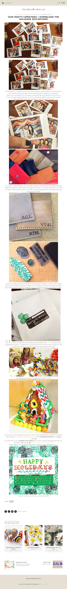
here (56, 444)
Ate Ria (49, 342)
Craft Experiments (25, 14)
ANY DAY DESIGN (43, 584)
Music (11, 501)
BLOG (17, 14)
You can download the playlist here (42, 442)
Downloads (35, 14)
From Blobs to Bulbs (33, 547)
